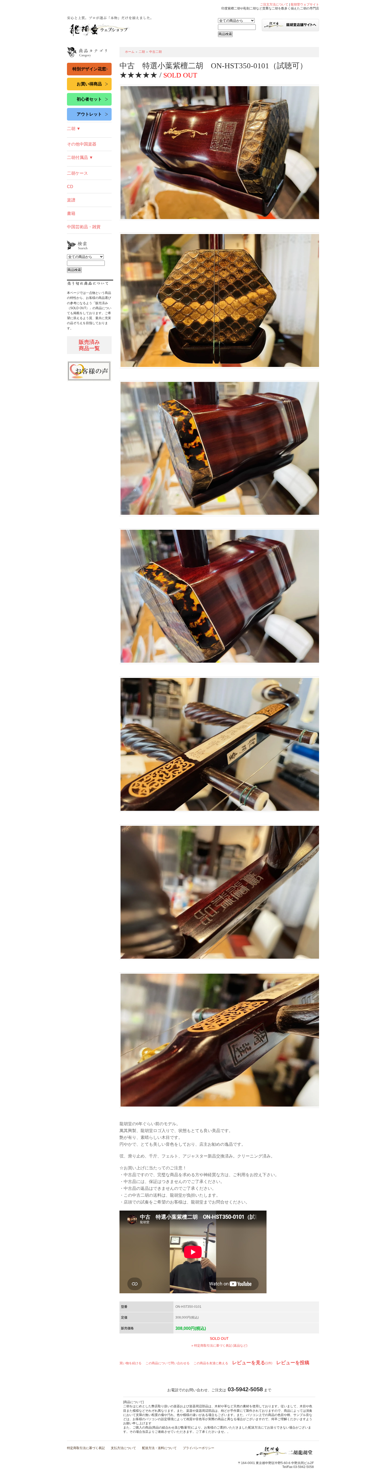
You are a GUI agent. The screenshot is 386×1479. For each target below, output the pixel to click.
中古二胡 (155, 52)
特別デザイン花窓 (89, 69)
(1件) (252, 1363)
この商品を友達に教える (211, 1363)
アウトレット (89, 114)
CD (70, 186)
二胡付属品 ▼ (80, 157)
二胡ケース (77, 173)
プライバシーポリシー (198, 1448)
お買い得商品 (89, 84)
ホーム (129, 52)
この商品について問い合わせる (167, 1363)
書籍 (71, 213)
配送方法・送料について (159, 1448)
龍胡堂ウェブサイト (305, 4)
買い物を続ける (130, 1363)
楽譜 (71, 200)
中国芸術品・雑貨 (84, 227)
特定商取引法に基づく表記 (86, 1448)
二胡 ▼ (74, 128)
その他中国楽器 (81, 144)
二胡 (142, 52)
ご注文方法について (274, 4)
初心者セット (89, 99)
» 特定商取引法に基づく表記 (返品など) (219, 1345)
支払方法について (123, 1448)
